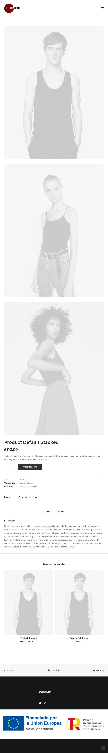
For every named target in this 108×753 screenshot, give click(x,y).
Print (35, 486)
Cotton (29, 486)
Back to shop (54, 670)
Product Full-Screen (79, 638)
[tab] (47, 512)
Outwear (30, 483)
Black (22, 486)
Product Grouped (29, 638)
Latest (22, 483)
